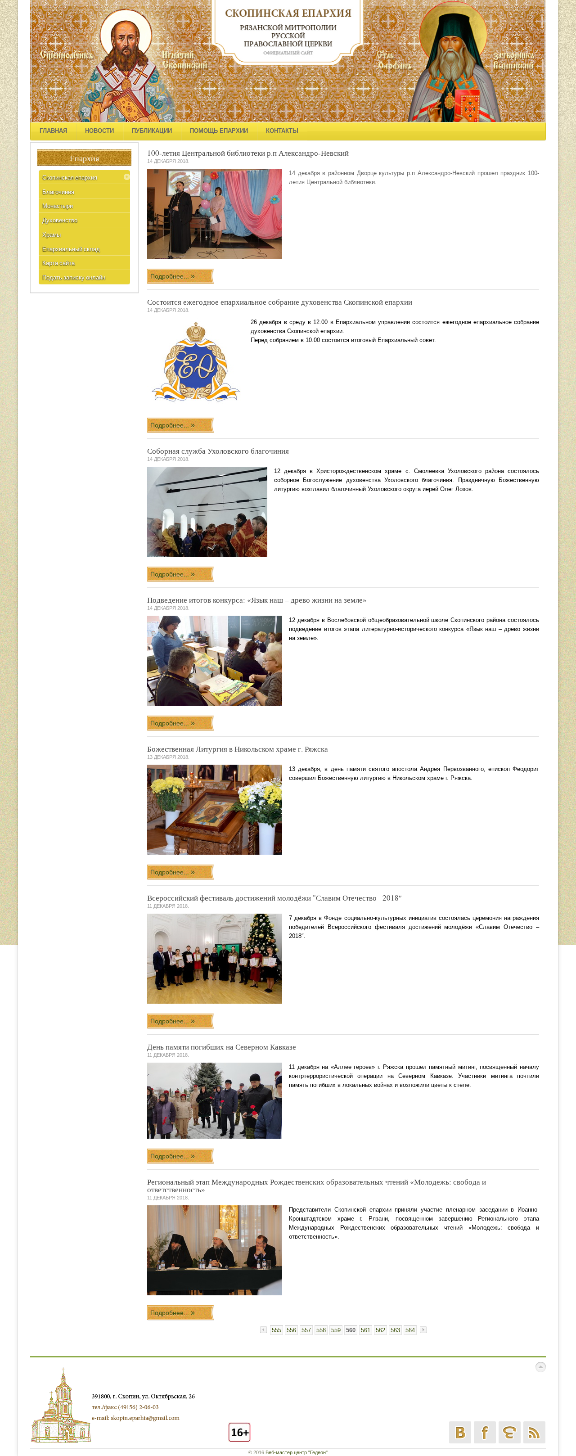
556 (291, 1330)
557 (306, 1330)
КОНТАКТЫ (282, 130)
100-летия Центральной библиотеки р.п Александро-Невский (248, 153)
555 (276, 1330)
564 (410, 1330)
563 (395, 1330)
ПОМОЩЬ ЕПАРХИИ (219, 130)
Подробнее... (170, 276)
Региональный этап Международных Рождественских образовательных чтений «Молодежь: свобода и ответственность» (316, 1186)
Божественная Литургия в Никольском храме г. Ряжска (237, 749)
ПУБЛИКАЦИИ (152, 130)
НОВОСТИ (99, 130)
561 (365, 1330)
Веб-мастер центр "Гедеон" (297, 1452)
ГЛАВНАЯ (53, 130)
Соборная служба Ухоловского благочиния (218, 451)
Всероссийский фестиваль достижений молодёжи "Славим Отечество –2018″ (274, 898)
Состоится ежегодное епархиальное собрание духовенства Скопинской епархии (279, 302)
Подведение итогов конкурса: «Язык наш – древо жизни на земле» (257, 600)
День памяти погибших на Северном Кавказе (221, 1046)
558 (321, 1330)
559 (336, 1330)
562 (380, 1330)
